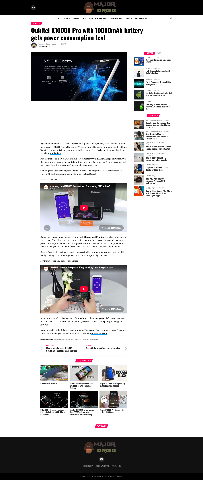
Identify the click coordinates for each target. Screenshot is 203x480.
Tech (84, 18)
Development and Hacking (98, 18)
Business (67, 18)
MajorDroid (45, 46)
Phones (57, 18)
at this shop (55, 153)
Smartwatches (116, 18)
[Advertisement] (79, 122)
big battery (76, 340)
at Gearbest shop (99, 333)
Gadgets (128, 18)
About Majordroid (102, 466)
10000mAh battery (62, 340)
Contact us (116, 466)
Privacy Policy (87, 466)
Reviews (76, 18)
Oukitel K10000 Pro (91, 340)
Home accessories (141, 18)
